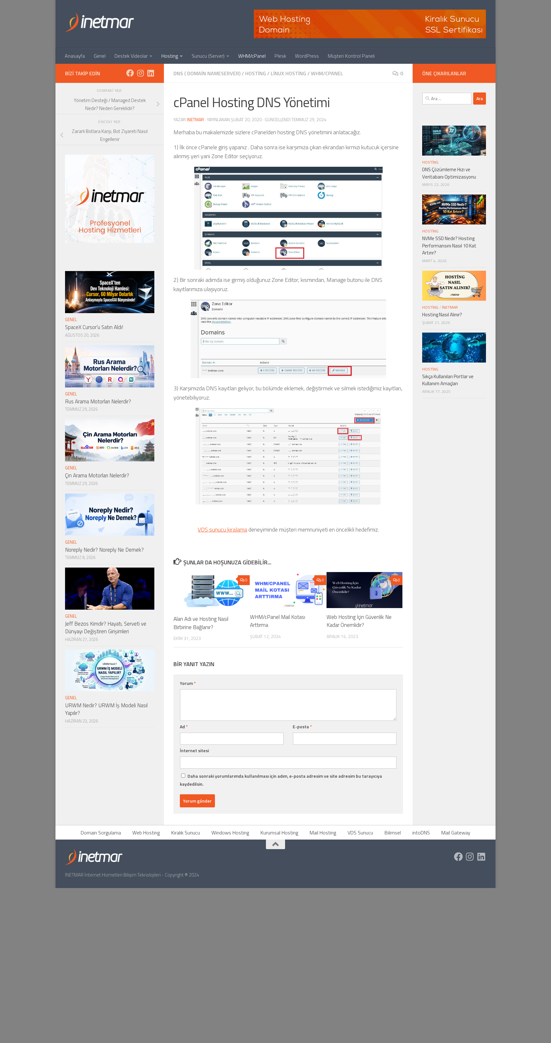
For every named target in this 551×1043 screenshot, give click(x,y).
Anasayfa (75, 56)
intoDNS (421, 832)
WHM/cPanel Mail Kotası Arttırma (277, 621)
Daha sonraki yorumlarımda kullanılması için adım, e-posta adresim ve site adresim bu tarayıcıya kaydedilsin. (281, 780)
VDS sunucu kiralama (222, 529)
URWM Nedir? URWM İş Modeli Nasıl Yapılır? (106, 709)
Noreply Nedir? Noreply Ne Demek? (104, 550)
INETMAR (195, 119)
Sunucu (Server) (208, 56)
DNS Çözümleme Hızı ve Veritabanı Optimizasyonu (449, 173)
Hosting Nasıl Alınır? (442, 314)
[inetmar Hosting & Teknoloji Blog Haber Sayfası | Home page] (99, 22)
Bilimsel (393, 832)
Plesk (280, 56)
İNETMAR (450, 307)
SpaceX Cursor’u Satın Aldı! (94, 327)
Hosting (169, 56)
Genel (100, 56)
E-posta (302, 726)
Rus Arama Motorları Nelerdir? (98, 401)
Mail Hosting (323, 832)
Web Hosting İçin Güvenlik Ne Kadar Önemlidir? (359, 621)
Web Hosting (146, 832)
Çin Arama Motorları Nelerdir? (97, 475)
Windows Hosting (230, 832)
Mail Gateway (455, 832)
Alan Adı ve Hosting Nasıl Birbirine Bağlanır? (200, 623)
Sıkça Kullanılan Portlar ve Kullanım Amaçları (448, 380)
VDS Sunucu (360, 832)
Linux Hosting (288, 73)
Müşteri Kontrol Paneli (351, 56)
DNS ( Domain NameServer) (206, 73)
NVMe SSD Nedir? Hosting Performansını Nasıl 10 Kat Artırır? (449, 245)
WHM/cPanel (252, 56)
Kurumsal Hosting (279, 832)
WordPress (307, 56)
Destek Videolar (131, 56)
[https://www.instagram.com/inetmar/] (140, 73)
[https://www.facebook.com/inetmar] (130, 73)
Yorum (188, 683)
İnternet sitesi (194, 750)
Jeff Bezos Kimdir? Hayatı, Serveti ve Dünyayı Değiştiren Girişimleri (105, 627)
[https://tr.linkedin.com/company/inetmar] (150, 73)
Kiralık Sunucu (185, 832)
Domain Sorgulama (101, 832)
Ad (184, 726)
